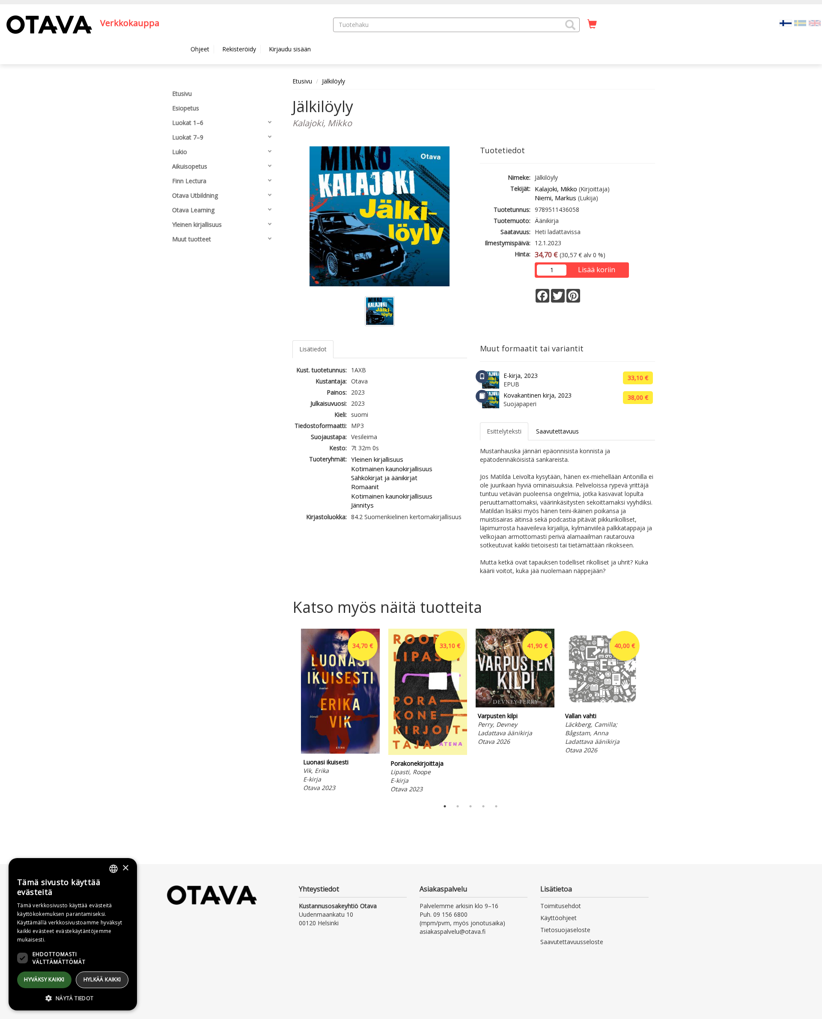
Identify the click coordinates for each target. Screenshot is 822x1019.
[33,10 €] (427, 753)
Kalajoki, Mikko (556, 188)
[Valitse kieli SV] (800, 22)
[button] (570, 25)
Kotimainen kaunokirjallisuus (391, 468)
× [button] (125, 868)
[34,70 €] (340, 751)
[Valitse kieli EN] (814, 22)
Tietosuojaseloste (565, 930)
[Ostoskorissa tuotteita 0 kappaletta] (592, 24)
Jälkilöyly (333, 81)
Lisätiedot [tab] (313, 349)
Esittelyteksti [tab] (504, 431)
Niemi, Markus (555, 197)
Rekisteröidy (239, 49)
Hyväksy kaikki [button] (44, 979)
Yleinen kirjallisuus (377, 459)
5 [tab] (496, 806)
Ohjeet (200, 49)
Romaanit (365, 486)
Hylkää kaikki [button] (102, 979)
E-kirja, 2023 (520, 375)
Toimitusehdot (560, 906)
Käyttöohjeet (558, 918)
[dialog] (73, 934)
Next (650, 712)
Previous (290, 712)
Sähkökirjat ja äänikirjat (384, 477)
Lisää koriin (596, 269)
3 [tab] (470, 806)
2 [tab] (457, 806)
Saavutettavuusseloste (571, 942)
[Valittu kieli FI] (785, 22)
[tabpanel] (340, 711)
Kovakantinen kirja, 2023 (537, 395)
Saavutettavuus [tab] (557, 431)
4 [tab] (483, 806)
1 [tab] (445, 806)
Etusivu (302, 81)
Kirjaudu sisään (290, 49)
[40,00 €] (602, 705)
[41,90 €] (515, 705)
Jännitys (362, 505)
